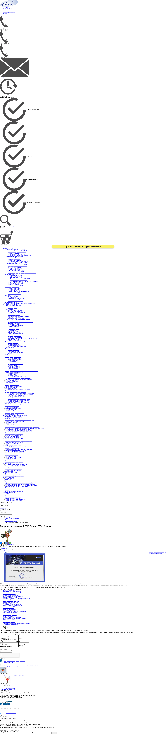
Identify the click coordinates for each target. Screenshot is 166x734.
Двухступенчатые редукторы (15, 337)
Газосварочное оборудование (10, 304)
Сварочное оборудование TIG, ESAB (17, 253)
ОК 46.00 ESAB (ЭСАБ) (16, 277)
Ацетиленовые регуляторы (14, 367)
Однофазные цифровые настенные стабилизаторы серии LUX (20, 484)
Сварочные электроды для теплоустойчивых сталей (17, 429)
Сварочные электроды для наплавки (14, 434)
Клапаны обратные (12, 308)
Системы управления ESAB (14, 299)
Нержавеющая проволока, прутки (13, 416)
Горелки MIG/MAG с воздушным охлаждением (19, 399)
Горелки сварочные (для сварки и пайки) (15, 341)
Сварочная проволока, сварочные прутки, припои (15, 415)
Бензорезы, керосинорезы (14, 317)
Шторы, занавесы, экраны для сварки (14, 462)
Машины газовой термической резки (14, 386)
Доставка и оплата (7, 8)
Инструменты (6, 488)
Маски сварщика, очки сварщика (13, 439)
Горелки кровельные (13, 373)
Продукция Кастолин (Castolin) (10, 472)
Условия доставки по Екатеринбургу (157, 552)
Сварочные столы (9, 460)
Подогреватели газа (12, 365)
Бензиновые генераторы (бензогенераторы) (16, 464)
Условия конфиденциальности (7, 689)
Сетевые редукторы (12, 334)
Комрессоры (8, 479)
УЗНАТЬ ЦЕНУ (3, 548)
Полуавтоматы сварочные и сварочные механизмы (17, 389)
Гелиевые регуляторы (13, 362)
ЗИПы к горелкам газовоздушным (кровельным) (19, 378)
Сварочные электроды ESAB (15, 276)
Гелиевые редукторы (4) (8, 616)
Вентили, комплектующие (14, 351)
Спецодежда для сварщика (11, 443)
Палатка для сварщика (10, 458)
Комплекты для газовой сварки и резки (14, 355)
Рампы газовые (9, 382)
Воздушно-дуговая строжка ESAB (16, 271)
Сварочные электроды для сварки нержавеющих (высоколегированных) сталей (24, 428)
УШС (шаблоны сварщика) (11, 455)
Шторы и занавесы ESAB (14, 269)
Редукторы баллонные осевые (15, 340)
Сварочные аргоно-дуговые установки (14, 390)
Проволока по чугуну (10, 424)
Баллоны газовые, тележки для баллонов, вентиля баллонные (20, 348)
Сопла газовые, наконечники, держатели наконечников (21, 393)
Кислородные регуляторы (14, 366)
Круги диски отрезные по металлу (16, 451)
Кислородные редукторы (14, 323)
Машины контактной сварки (12, 406)
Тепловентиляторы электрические (13, 469)
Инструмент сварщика (10, 456)
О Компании (5, 7)
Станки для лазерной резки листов (13, 500)
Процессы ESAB (12, 297)
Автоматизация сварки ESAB (12, 287)
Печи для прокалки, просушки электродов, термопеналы (18, 449)
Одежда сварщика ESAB (14, 259)
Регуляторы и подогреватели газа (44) (12, 617)
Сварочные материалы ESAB (12, 274)
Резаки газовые (9, 309)
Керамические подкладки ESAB (15, 285)
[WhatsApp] (10, 543)
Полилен (7, 493)
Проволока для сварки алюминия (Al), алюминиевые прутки (19, 420)
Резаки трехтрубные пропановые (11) (12, 591)
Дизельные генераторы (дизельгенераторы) (15, 465)
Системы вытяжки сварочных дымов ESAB (18, 261)
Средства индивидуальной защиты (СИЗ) (13, 438)
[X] (4, 543)
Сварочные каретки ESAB (14, 288)
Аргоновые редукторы (13, 329)
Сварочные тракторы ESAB (14, 289)
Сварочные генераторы (11, 409)
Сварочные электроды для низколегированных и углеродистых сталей (22, 427)
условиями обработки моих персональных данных (8, 713)
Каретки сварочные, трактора (12, 411)
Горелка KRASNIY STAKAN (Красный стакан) (19, 376)
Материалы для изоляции (9, 492)
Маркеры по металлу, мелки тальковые (14, 452)
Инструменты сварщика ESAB (15, 268)
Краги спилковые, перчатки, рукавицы (14, 442)
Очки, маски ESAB (12, 257)
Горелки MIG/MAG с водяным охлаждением (18, 400)
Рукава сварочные (9, 347)
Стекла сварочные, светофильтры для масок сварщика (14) (17, 623)
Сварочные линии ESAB (14, 292)
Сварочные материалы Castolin (13, 474)
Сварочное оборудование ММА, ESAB (17, 252)
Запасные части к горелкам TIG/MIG (16, 395)
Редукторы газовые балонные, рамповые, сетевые (17, 319)
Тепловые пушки (9, 471)
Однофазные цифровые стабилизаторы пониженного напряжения (21, 485)
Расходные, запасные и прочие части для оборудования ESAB (20, 303)
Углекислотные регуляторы (14, 359)
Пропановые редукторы (13, 324)
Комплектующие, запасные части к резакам (18, 316)
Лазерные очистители (10, 495)
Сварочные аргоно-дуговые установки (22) (13, 596)
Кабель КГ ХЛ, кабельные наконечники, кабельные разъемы (19, 446)
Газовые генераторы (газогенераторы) (14, 466)
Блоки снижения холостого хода (13, 457)
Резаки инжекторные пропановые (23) (12, 604)
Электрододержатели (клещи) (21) (11, 601)
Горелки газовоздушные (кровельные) (14, 372)
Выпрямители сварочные (11, 387)
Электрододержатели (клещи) (12, 448)
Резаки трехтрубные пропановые (16, 311)
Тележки (10, 353)
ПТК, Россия (11, 544)
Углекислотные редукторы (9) (10, 615)
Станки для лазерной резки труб (13, 498)
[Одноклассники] (2, 543)
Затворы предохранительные (15, 306)
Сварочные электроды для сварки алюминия (16, 432)
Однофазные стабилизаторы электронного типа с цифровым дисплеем (22, 481)
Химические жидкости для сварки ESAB (17, 264)
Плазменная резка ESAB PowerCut (16, 254)
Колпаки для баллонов (13, 350)
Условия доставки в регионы (155, 553)
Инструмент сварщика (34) (9, 622)
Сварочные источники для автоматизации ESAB (19, 291)
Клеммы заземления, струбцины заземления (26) (14, 611)
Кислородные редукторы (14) (10, 597)
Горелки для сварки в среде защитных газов (15, 392)
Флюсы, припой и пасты (11, 473)
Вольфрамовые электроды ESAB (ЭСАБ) (20, 278)
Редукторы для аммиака (13, 339)
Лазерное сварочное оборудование (11, 494)
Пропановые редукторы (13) (9, 590)
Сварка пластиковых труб (11, 414)
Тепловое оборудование (8, 467)
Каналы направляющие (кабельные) (16, 396)
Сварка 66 (7, 517)
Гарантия (5, 9)
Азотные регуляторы (13, 361)
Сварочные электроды (8, 425)
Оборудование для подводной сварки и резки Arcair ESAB (22, 273)
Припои (7, 423)
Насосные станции (9, 478)
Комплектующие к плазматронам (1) (11, 624)
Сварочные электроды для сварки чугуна (15, 435)
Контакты (5, 10)
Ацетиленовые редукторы (14, 326)
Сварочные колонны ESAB (14, 294)
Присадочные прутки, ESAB (14, 284)
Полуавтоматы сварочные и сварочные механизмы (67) (16, 598)
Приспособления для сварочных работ (12, 445)
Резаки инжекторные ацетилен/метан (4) (12, 605)
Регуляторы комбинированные (15, 364)
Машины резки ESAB (13, 296)
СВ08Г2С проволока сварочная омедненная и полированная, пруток (22, 418)
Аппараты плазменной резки (12, 407)
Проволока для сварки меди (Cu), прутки (15, 421)
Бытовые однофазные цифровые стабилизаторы (17, 486)
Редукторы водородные (13, 320)
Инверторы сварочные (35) (9, 594)
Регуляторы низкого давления (15, 358)
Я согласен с (8, 713)
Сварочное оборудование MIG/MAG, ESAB (18, 250)
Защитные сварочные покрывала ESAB (17, 262)
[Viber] (8, 543)
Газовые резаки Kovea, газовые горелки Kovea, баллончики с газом (21, 371)
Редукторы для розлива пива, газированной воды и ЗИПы (19, 379)
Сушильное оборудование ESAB (16, 270)
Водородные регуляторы (14, 368)
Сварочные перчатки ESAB (14, 260)
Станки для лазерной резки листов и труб (15, 499)
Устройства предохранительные (13, 305)
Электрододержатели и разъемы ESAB (17, 266)
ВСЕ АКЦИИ (3, 508)
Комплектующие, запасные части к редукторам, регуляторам (22, 338)
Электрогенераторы (7, 463)
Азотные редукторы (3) (8, 613)
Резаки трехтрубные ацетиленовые (16, 312)
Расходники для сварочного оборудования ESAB (19, 255)
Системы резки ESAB (10, 295)
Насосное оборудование (8, 477)
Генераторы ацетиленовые (11, 381)
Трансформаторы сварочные (12, 385)
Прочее (7, 444)
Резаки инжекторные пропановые (16, 310)
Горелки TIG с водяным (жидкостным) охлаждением (20, 394)
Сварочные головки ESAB (14, 290)
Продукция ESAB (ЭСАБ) (9, 248)
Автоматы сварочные (10, 403)
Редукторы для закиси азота (14, 336)
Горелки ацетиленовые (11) (9, 609)
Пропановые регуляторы (14, 369)
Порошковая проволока (11, 422)
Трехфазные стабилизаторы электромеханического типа (19, 487)
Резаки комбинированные (14, 315)
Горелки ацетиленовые (13, 344)
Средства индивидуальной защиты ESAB (15, 256)
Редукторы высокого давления (15, 333)
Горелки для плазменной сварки (15, 401)
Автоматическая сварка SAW (15, 404)
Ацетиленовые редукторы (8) (10, 612)
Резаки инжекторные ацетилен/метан (17, 313)
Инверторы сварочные (10, 388)
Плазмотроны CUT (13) (8, 603)
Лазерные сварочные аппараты (13, 497)
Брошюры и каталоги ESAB (11, 302)
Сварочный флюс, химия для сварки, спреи (13, 476)
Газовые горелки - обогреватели (13, 470)
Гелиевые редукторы (13, 331)
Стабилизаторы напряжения (9, 480)
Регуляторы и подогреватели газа (13, 357)
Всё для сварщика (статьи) (9, 12)
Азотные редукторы (12, 330)
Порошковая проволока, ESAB (15, 283)
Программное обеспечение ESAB (16, 298)
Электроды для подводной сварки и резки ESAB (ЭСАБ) (24, 281)
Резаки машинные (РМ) (10, 380)
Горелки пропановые (13, 343)
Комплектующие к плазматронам (13, 408)
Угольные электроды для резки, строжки (15, 437)
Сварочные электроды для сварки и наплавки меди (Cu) (18, 430)
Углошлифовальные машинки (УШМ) (14, 491)
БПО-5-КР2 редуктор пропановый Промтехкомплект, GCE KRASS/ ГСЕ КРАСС (19, 666)
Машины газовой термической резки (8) (12, 599)
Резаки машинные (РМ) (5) (9, 619)
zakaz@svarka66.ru (4, 77)
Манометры (8, 354)
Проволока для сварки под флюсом (13, 417)
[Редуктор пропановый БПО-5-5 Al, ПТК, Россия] (6, 535)
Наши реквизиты (4, 705)
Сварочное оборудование (9, 383)
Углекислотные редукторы (14, 327)
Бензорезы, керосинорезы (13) (10, 610)
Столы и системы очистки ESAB (15, 301)
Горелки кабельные (12, 374)
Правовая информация (9, 688)
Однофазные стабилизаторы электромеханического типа (19, 483)
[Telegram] (6, 543)
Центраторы (8, 459)
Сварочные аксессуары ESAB (12, 263)
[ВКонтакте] (1, 543)
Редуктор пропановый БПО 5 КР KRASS (14, 675)
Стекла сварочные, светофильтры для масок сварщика (18, 441)
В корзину (6, 550)
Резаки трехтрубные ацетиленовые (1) (12, 592)
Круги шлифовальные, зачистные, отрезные (15, 450)
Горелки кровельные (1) (8, 608)
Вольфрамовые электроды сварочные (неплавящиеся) (18, 431)
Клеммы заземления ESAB (14, 267)
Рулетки (7, 490)
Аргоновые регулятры (13, 360)
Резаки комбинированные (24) (10, 620)
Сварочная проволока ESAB (15, 275)
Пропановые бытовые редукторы (16, 325)
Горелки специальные (13, 375)
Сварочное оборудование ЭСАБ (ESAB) (15, 249)
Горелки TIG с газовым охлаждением (17, 397)
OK (13, 226)
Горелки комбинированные (14, 345)
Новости (5, 13)
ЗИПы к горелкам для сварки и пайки (17, 346)
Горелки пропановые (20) (9, 606)
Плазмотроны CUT (9, 410)
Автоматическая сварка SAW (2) (10, 602)
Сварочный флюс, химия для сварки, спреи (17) (14, 618)
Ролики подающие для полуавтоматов (14, 413)
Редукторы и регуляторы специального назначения (20, 322)
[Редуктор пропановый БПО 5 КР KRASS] (7, 679)
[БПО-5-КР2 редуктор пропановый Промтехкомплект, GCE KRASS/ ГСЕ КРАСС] (3, 669)
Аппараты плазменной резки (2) (10, 595)
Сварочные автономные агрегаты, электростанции (17, 402)
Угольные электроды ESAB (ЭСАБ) (18, 280)
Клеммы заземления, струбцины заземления (16, 453)
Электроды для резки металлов (12, 436)
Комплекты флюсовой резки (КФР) (16, 318)
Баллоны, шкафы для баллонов (15, 352)
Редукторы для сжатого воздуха (15, 332)
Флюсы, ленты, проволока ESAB (15, 282)
